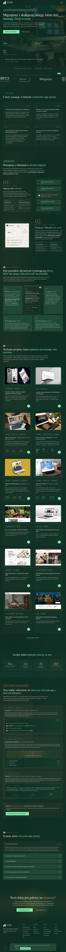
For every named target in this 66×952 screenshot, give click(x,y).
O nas (55, 927)
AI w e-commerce (58, 931)
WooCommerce (36, 933)
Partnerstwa (46, 935)
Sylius (34, 927)
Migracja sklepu (26, 927)
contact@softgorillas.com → (41, 910)
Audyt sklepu (25, 931)
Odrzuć (16, 948)
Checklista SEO (47, 933)
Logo (59, 73)
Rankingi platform (47, 931)
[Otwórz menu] (61, 2)
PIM (23, 937)
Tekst (63, 73)
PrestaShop (35, 929)
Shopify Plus (35, 931)
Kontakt (55, 933)
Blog (45, 927)
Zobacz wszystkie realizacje (33, 637)
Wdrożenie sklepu (26, 929)
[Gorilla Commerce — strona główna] (8, 2)
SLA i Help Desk (26, 933)
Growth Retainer (26, 935)
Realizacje (56, 929)
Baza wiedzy (46, 929)
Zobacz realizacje (26, 31)
